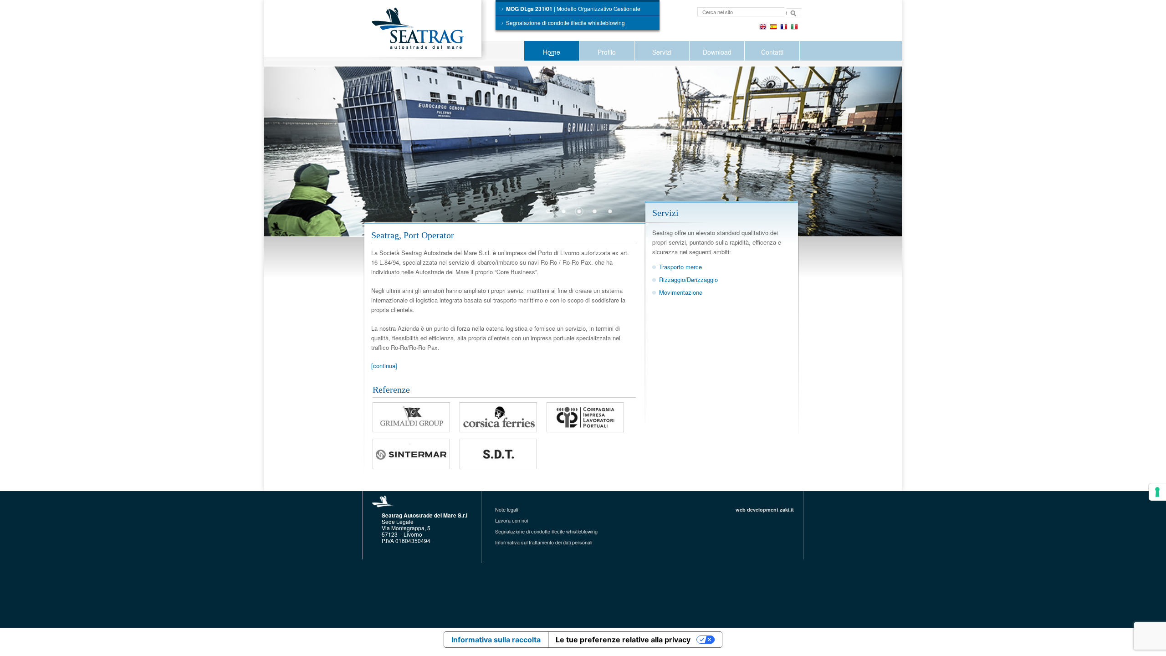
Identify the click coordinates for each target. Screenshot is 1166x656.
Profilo (607, 51)
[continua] (384, 365)
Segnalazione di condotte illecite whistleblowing (565, 22)
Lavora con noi (511, 520)
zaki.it (787, 509)
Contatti (772, 51)
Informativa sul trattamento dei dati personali (543, 542)
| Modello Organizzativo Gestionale (573, 9)
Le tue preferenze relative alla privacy (623, 639)
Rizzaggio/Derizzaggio (688, 279)
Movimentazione (680, 292)
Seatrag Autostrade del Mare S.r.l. (426, 30)
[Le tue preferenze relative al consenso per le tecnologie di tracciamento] (1157, 492)
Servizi (661, 51)
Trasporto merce (680, 266)
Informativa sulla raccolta (496, 639)
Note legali (506, 509)
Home (551, 51)
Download (717, 51)
